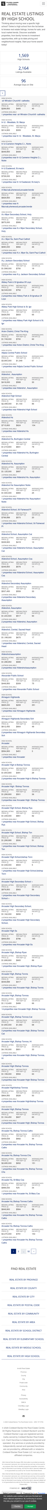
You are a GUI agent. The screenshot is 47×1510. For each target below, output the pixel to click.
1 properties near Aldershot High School (19, 409)
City (23, 1379)
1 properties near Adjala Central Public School (22, 366)
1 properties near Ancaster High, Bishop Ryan (22, 966)
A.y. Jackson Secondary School (16, 260)
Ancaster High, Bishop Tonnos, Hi (17, 1041)
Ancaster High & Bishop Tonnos (16, 764)
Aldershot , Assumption (12, 374)
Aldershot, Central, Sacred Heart (16, 629)
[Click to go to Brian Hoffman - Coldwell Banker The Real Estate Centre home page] (9, 3)
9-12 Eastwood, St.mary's (13, 168)
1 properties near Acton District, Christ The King (23, 344)
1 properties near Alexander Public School (20, 689)
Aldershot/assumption (11, 654)
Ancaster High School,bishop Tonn (17, 856)
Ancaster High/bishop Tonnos (15, 1087)
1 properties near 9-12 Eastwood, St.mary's (21, 181)
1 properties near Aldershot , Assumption (20, 387)
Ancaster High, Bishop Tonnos (15, 995)
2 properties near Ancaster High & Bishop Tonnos (23, 778)
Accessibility (23, 1399)
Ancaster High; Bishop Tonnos (15, 1109)
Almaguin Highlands (11, 697)
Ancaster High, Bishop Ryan (14, 952)
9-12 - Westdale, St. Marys (13, 122)
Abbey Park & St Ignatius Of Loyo (16, 282)
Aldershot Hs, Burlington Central (16, 438)
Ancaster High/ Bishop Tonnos (15, 1066)
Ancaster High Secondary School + (17, 881)
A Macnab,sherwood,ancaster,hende (18, 189)
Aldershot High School (12, 395)
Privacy (23, 1395)
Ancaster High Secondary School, (17, 906)
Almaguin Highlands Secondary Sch (18, 718)
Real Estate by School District (23, 1330)
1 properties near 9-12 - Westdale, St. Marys (21, 135)
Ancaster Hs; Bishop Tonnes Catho (17, 1201)
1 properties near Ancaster (13, 756)
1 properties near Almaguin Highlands (18, 710)
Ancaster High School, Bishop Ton (17, 832)
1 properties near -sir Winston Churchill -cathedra (23, 114)
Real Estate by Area (23, 1322)
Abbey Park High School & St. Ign (16, 306)
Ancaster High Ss (9, 930)
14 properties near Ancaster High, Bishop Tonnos (23, 1009)
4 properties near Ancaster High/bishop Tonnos (22, 1101)
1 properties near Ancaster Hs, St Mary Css (21, 1193)
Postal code (24, 1382)
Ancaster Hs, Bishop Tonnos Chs (16, 1155)
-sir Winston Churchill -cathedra (15, 100)
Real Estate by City (23, 1296)
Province (24, 1372)
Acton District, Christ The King (15, 331)
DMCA (23, 1402)
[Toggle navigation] (43, 3)
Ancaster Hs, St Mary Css (13, 1179)
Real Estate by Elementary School (23, 1339)
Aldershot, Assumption (12, 607)
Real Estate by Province (23, 1279)
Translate (41, 1493)
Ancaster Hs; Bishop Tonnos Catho (17, 1225)
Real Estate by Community (23, 1313)
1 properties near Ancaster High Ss (17, 944)
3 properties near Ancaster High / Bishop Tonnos (23, 800)
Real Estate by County (23, 1288)
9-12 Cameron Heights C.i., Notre (16, 143)
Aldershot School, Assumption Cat (17, 534)
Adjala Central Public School (14, 352)
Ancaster (5, 743)
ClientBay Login (23, 1406)
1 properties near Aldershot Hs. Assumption (21, 477)
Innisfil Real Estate (23, 1368)
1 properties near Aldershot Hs (15, 431)
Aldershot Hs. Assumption (13, 463)
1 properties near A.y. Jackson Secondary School (23, 274)
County (23, 1375)
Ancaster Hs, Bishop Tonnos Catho (17, 1130)
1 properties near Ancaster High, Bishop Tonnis (22, 987)
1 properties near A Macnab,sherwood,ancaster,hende (17, 205)
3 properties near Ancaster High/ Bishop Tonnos (23, 1079)
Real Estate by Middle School (23, 1347)
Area (23, 1390)
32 (28, 1251)
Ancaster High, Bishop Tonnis (15, 973)
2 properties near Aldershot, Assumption (19, 621)
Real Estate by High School (23, 1356)
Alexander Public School (13, 675)
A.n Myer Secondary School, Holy (16, 214)
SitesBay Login (23, 1409)
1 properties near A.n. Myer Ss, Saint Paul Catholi (23, 252)
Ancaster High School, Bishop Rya (17, 807)
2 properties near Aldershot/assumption (19, 667)
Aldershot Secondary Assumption (16, 583)
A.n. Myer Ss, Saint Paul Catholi (16, 238)
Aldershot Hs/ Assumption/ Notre (16, 485)
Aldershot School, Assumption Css (17, 558)
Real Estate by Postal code (23, 1305)
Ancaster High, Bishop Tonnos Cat (17, 1016)
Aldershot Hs (7, 417)
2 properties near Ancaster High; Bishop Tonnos (23, 1122)
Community (23, 1386)
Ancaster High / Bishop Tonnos (15, 786)
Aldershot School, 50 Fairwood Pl (16, 509)
